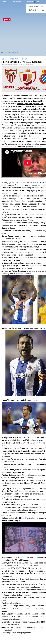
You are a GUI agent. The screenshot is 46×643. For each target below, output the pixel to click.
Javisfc (23, 64)
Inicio (4, 1)
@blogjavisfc (29, 64)
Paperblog (12, 8)
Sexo (42, 10)
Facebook (8, 630)
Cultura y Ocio (33, 7)
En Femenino (33, 10)
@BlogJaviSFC (30, 627)
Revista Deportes (9, 52)
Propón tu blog (17, 1)
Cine (42, 7)
